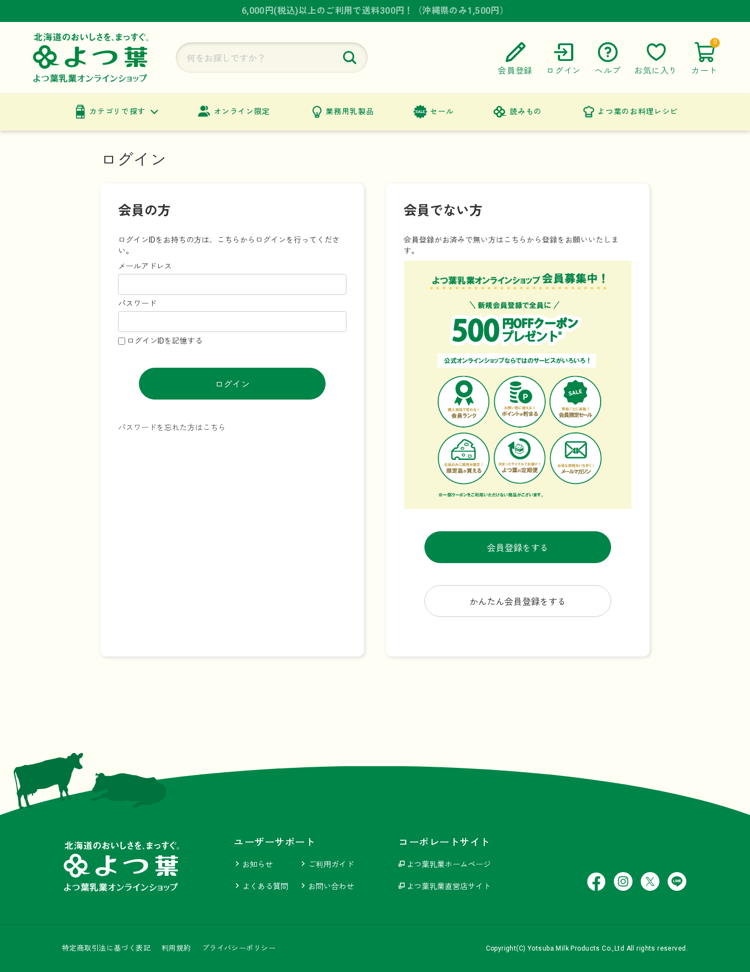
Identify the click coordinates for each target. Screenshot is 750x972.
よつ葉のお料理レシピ (637, 111)
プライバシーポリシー (239, 948)
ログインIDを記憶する (165, 340)
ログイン (232, 384)
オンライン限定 (242, 111)
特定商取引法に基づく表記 (106, 948)
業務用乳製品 (350, 111)
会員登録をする (517, 548)
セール (442, 111)
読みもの (526, 111)
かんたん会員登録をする (517, 602)
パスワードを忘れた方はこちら (172, 427)
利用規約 (176, 948)
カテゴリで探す (117, 111)
